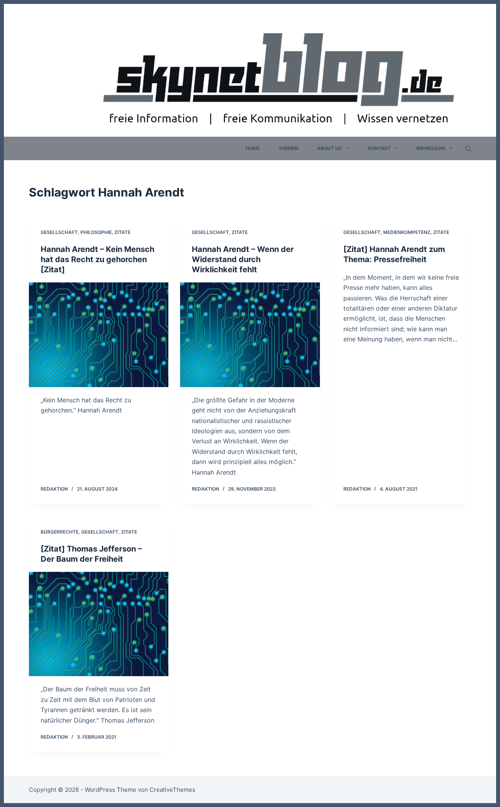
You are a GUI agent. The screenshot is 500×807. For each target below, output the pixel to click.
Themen (288, 148)
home (253, 148)
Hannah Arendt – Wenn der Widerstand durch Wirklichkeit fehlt (243, 259)
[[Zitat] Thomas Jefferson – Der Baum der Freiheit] (98, 624)
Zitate (122, 232)
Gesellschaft (59, 232)
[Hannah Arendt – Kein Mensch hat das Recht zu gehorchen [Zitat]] (98, 334)
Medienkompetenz (406, 232)
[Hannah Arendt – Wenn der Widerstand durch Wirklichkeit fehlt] (250, 334)
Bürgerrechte (60, 532)
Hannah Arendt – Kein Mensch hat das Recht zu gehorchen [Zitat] (97, 259)
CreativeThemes (172, 789)
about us (329, 148)
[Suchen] (468, 149)
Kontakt (379, 148)
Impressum (430, 148)
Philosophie (96, 232)
